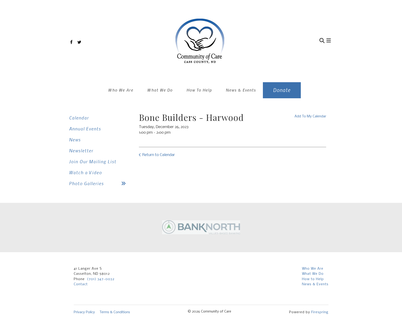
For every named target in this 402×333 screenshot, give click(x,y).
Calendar (79, 118)
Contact (81, 284)
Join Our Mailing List (92, 161)
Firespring (319, 312)
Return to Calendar (158, 155)
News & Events (241, 89)
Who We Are (120, 89)
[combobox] (299, 41)
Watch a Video (85, 172)
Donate (282, 90)
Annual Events (85, 129)
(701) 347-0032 (100, 279)
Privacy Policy (84, 312)
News (75, 140)
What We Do (160, 89)
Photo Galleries (86, 183)
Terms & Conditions (115, 312)
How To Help (199, 89)
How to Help (313, 279)
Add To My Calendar (310, 116)
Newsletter (81, 150)
